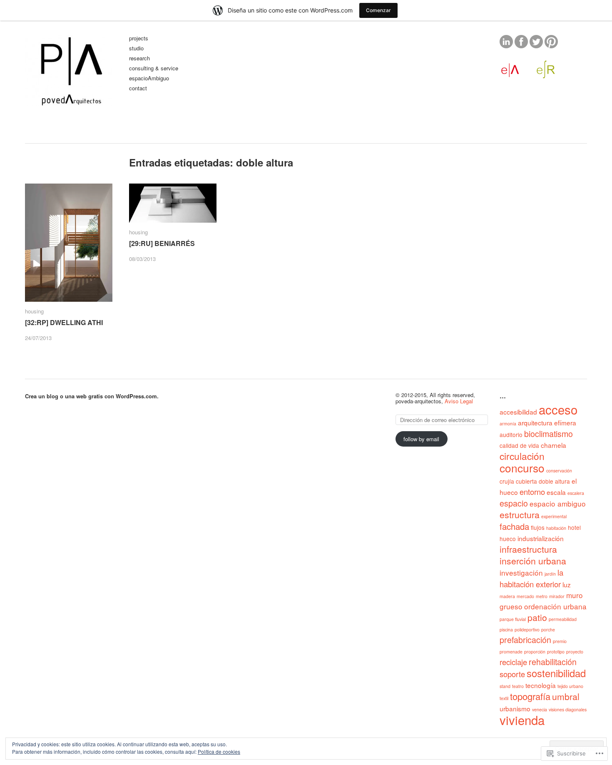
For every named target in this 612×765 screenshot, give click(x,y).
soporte (512, 673)
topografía (530, 696)
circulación (522, 455)
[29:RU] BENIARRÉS (162, 243)
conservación (559, 470)
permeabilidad (563, 619)
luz (566, 584)
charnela (553, 445)
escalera (575, 493)
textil (504, 698)
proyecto (574, 651)
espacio (514, 503)
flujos (538, 527)
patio (537, 617)
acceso (558, 409)
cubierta (526, 481)
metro (541, 596)
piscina (506, 629)
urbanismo (515, 708)
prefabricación (525, 640)
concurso (522, 467)
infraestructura (528, 549)
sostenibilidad (556, 673)
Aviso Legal (459, 401)
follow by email (421, 439)
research (139, 58)
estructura (520, 514)
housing (34, 311)
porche (548, 629)
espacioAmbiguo (149, 78)
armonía (508, 423)
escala (556, 492)
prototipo (556, 651)
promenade (511, 651)
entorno (532, 491)
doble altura (554, 481)
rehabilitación (553, 662)
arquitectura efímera (547, 422)
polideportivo (527, 629)
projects (138, 38)
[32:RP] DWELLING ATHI (64, 322)
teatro (518, 686)
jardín (550, 574)
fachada (514, 526)
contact (138, 88)
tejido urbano (570, 686)
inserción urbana (533, 560)
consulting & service (153, 68)
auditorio (511, 434)
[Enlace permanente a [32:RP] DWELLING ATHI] (68, 243)
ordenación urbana (555, 606)
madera (507, 596)
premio (560, 641)
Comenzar (378, 10)
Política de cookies (219, 751)
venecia (539, 709)
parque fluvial (513, 619)
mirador (557, 596)
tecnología (540, 685)
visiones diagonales (568, 709)
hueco (508, 538)
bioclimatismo (548, 434)
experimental (554, 516)
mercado (525, 596)
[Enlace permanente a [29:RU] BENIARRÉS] (172, 203)
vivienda (522, 719)
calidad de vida (519, 445)
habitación (556, 528)
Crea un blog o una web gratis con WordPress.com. (92, 396)
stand (505, 686)
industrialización (540, 538)
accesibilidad (518, 411)
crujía (507, 481)
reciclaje (513, 661)
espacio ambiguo (558, 503)
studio (136, 48)
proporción (534, 651)
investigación (521, 572)
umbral (566, 696)
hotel (574, 527)
